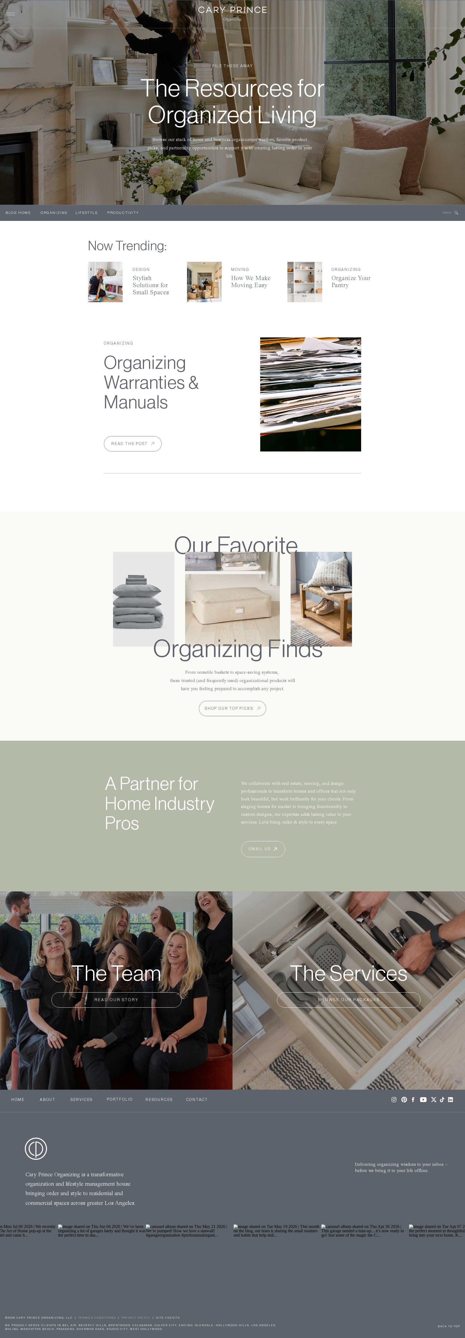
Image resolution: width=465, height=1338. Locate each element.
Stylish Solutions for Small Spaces (151, 285)
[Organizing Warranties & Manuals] (310, 394)
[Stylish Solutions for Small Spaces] (105, 282)
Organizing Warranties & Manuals (151, 383)
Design (141, 270)
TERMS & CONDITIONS (97, 1317)
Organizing (346, 270)
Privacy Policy (136, 1317)
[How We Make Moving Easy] (204, 282)
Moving (240, 270)
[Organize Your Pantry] (304, 282)
